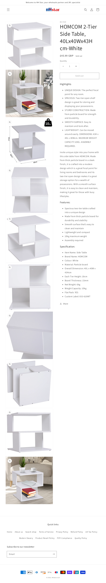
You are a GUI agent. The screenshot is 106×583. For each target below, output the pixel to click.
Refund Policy (77, 532)
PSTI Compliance (64, 538)
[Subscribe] (54, 554)
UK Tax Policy (91, 532)
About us (19, 532)
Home (9, 532)
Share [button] (65, 303)
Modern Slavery (26, 538)
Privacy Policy (62, 532)
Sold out (79, 75)
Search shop (30, 532)
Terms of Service (46, 532)
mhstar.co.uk (56, 577)
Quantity (63, 61)
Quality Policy (81, 538)
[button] (8, 10)
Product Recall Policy (45, 538)
